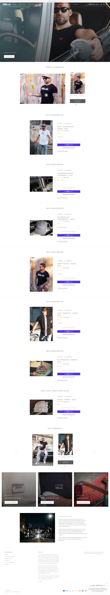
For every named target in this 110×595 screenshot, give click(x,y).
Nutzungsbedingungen (9, 562)
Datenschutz (7, 560)
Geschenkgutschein (65, 4)
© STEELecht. (8, 590)
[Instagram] (41, 581)
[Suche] (104, 4)
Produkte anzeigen (11, 502)
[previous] (16, 88)
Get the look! (9, 56)
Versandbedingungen (9, 556)
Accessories (42, 4)
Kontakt (6, 554)
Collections (52, 4)
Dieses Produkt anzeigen (77, 101)
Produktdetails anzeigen (62, 151)
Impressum (7, 564)
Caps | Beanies (32, 4)
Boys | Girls (22, 4)
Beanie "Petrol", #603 (66, 399)
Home (14, 4)
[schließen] (107, 583)
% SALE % (75, 4)
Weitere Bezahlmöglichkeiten (69, 147)
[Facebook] (38, 581)
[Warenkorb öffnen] (106, 4)
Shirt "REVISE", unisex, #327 (78, 95)
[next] (94, 88)
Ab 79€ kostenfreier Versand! (55, 1)
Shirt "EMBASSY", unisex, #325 (65, 456)
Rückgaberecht (8, 558)
